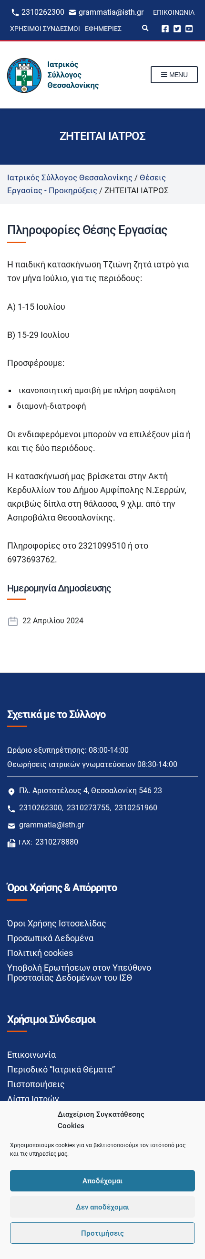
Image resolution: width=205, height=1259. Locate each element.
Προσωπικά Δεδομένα (50, 938)
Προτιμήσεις (102, 1233)
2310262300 (42, 12)
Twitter (177, 28)
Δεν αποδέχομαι (102, 1207)
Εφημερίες (103, 28)
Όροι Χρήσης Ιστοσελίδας (56, 923)
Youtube (189, 28)
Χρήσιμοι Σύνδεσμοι (45, 28)
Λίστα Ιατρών (33, 1099)
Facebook (165, 28)
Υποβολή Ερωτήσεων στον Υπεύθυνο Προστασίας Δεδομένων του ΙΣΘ (79, 973)
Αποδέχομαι (102, 1181)
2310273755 (88, 807)
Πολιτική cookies (40, 953)
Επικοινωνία (174, 12)
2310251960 (135, 807)
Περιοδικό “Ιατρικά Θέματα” (61, 1069)
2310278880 (56, 841)
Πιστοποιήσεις (36, 1084)
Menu (177, 75)
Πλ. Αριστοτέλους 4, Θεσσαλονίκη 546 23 (90, 790)
